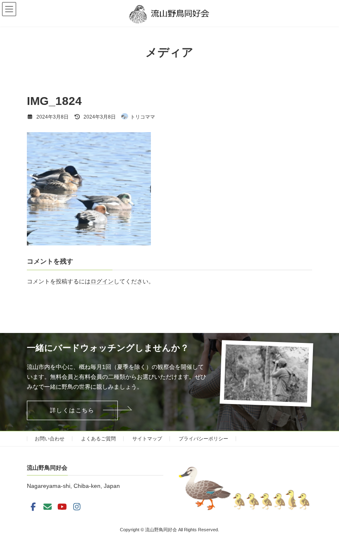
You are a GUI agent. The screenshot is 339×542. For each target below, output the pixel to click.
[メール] (47, 507)
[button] (72, 410)
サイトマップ (147, 439)
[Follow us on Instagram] (77, 507)
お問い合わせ (49, 439)
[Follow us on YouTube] (62, 507)
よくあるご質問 (98, 439)
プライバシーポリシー (203, 439)
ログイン (102, 281)
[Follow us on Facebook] (33, 507)
